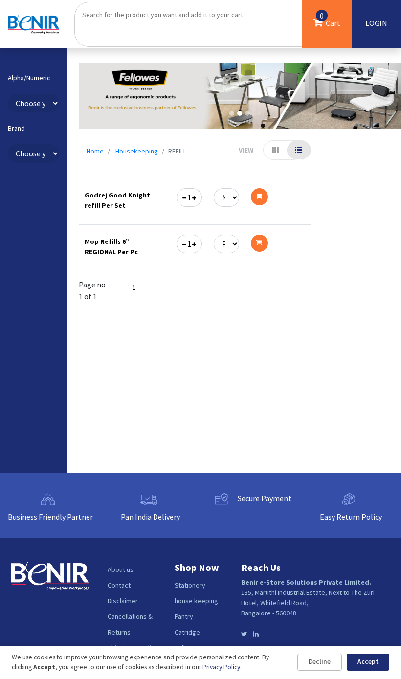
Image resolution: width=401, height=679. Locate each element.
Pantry (184, 616)
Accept (368, 661)
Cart (330, 19)
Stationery (190, 585)
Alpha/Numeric (29, 78)
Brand (16, 128)
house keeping (196, 600)
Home (95, 151)
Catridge (187, 632)
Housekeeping (136, 151)
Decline (320, 661)
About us (121, 569)
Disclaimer (123, 600)
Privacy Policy (221, 667)
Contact (119, 585)
